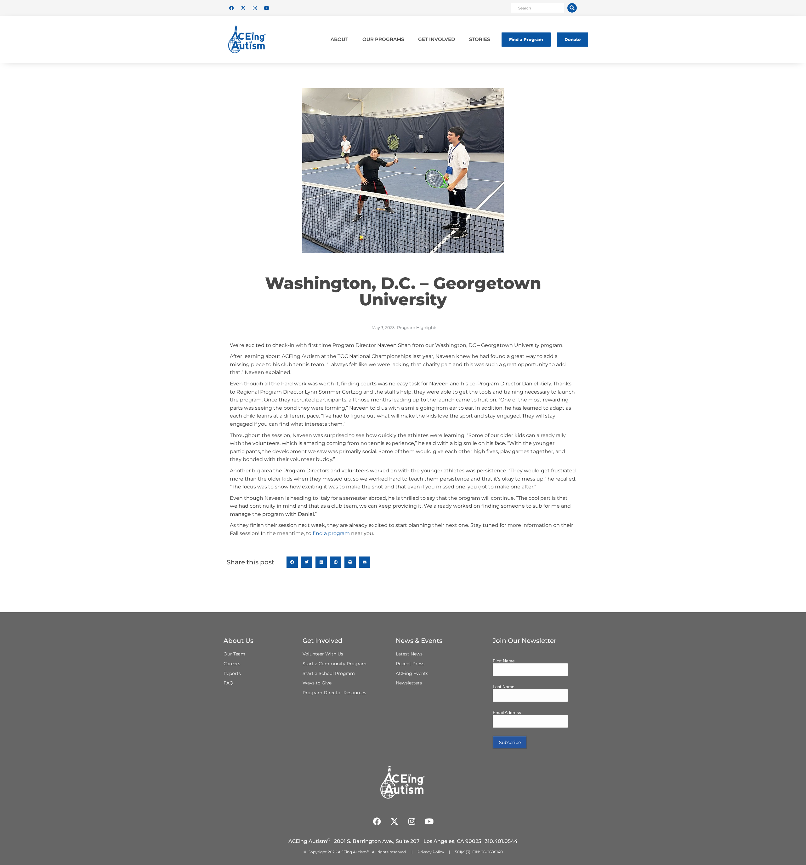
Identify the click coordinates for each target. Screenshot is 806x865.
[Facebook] (231, 8)
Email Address (507, 712)
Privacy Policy (430, 852)
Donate (573, 39)
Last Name (503, 686)
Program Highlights (417, 327)
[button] (292, 562)
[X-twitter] (243, 8)
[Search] (572, 8)
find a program (331, 533)
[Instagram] (254, 8)
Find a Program (526, 39)
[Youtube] (266, 8)
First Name (504, 660)
